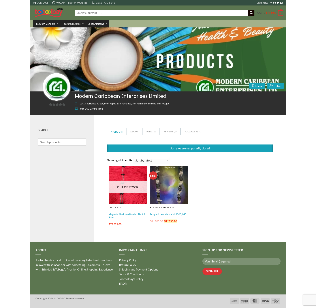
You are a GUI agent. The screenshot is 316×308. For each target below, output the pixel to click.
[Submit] (251, 13)
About (134, 131)
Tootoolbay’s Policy (131, 279)
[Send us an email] (281, 3)
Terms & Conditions (131, 274)
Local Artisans (96, 23)
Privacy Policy (128, 260)
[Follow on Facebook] (271, 3)
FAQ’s (123, 283)
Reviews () (170, 131)
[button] (270, 13)
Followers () (193, 131)
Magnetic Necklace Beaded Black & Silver (127, 216)
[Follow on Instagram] (274, 3)
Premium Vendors (45, 23)
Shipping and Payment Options (138, 269)
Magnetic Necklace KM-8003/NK (168, 214)
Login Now (262, 2)
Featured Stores (71, 23)
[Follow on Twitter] (278, 3)
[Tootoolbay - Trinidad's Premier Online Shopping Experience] (51, 12)
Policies (151, 131)
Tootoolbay (42, 260)
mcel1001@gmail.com (92, 108)
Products (116, 131)
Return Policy (127, 264)
